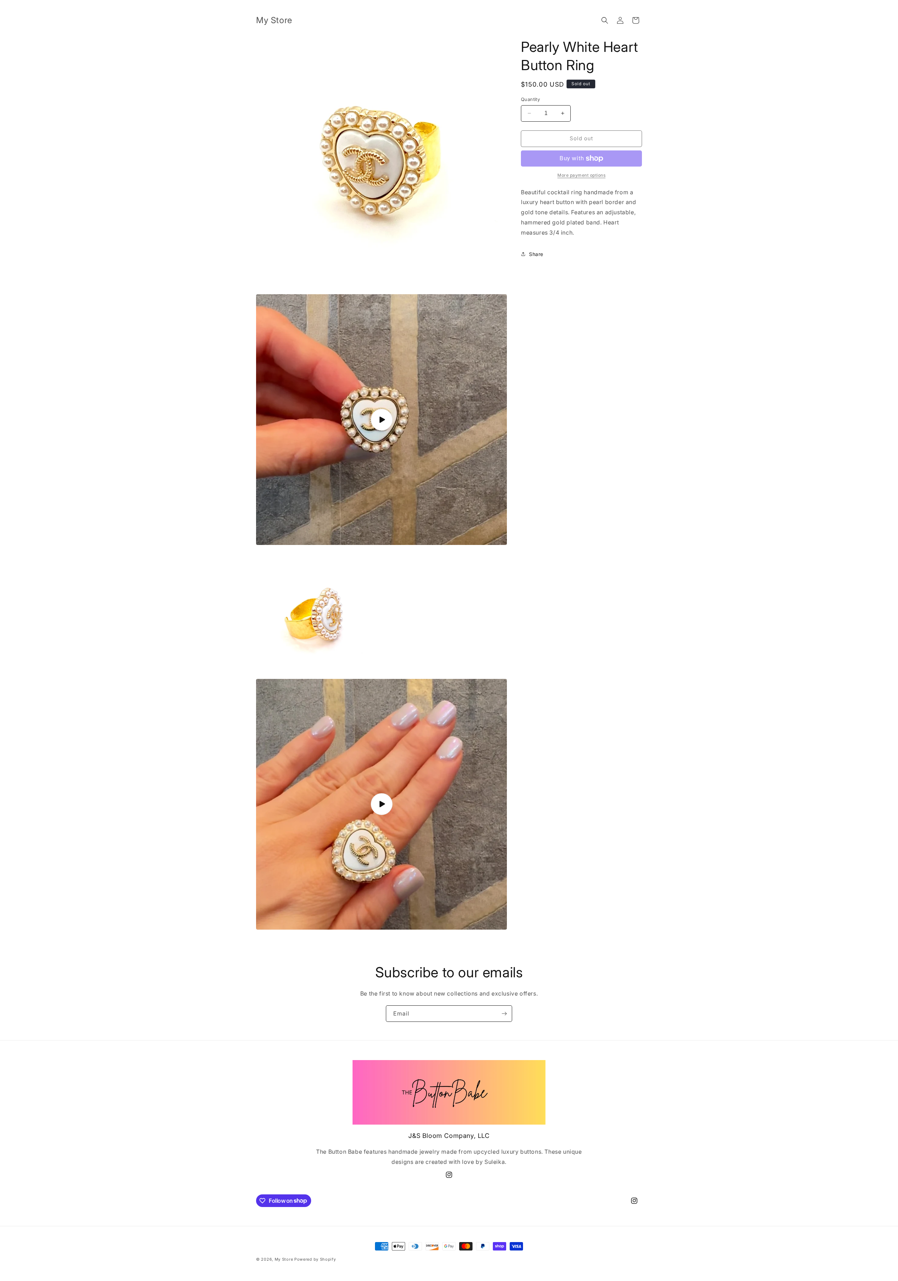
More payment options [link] (581, 175)
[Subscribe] (504, 1013)
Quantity (530, 99)
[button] (604, 20)
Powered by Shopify (315, 1259)
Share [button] (536, 254)
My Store (284, 1259)
